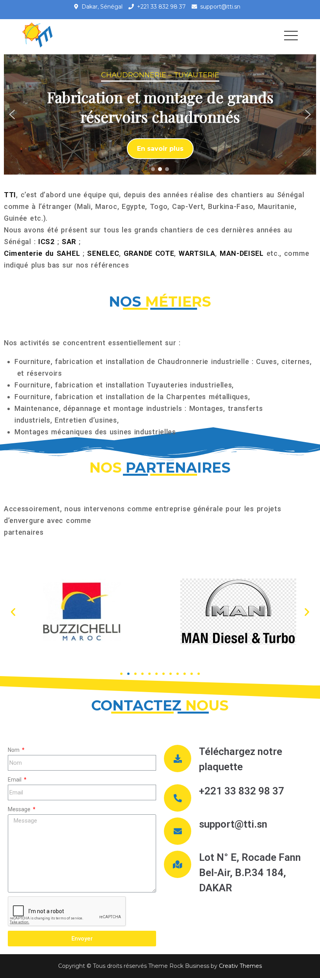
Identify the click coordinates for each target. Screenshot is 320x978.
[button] (12, 114)
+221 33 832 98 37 (161, 6)
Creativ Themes (240, 965)
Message (20, 809)
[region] (160, 114)
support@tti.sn (220, 6)
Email (15, 779)
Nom (14, 750)
